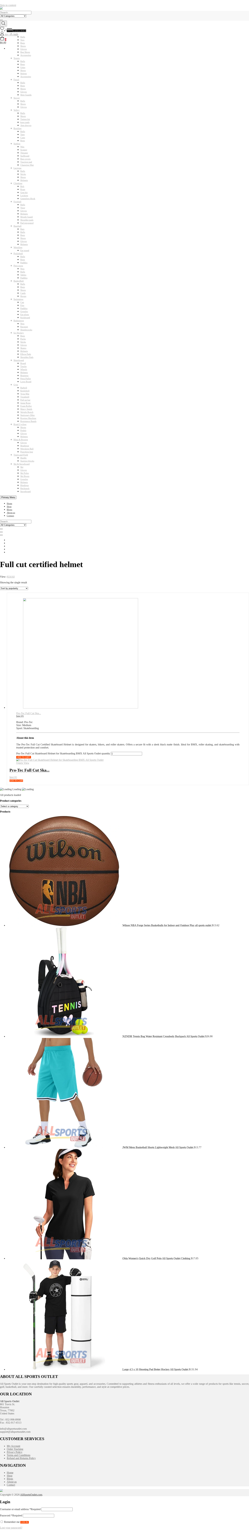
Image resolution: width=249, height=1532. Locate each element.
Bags (22, 64)
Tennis (17, 58)
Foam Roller (26, 406)
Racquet (24, 326)
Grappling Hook (27, 198)
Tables (23, 275)
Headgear (24, 445)
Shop (9, 506)
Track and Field (21, 455)
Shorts (23, 427)
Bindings (24, 485)
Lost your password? (11, 1527)
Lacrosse (18, 168)
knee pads (24, 122)
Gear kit (24, 192)
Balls (22, 61)
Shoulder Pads (26, 357)
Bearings (24, 375)
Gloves (23, 92)
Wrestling (18, 247)
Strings (23, 73)
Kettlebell (24, 390)
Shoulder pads (26, 220)
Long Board (25, 381)
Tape (22, 134)
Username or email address (20, 1509)
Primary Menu (8, 497)
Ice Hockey (19, 333)
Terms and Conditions (18, 1455)
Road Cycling (20, 424)
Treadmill (24, 397)
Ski (21, 467)
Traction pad (26, 162)
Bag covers (25, 159)
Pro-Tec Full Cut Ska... (28, 713)
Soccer (17, 98)
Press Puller (25, 378)
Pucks (23, 339)
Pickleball (18, 253)
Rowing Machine (28, 418)
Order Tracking (15, 1449)
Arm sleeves (25, 125)
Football (17, 201)
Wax (22, 146)
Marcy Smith (26, 409)
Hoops (23, 296)
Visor (22, 207)
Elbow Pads (25, 354)
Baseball (18, 226)
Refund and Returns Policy (21, 1458)
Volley (16, 110)
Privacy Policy (14, 1452)
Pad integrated (27, 223)
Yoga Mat (24, 394)
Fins (22, 305)
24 (9, 576)
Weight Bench (26, 412)
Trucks (23, 366)
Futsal (16, 79)
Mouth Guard (26, 217)
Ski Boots (24, 476)
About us (11, 512)
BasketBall (19, 281)
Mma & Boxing (21, 439)
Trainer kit (25, 119)
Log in (24, 1522)
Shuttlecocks (26, 329)
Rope (22, 189)
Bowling (18, 128)
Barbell (23, 387)
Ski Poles (24, 473)
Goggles (24, 311)
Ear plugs (24, 314)
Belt (22, 186)
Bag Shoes (25, 52)
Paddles (23, 262)
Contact (10, 515)
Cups (22, 137)
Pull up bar (25, 400)
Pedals (23, 430)
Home (9, 503)
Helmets (24, 180)
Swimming (18, 299)
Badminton (19, 320)
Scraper (23, 149)
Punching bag (26, 451)
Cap (22, 302)
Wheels (23, 369)
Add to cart (23, 757)
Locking (24, 195)
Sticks (23, 174)
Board (23, 363)
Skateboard (19, 360)
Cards (23, 293)
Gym (16, 384)
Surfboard (24, 156)
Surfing (17, 143)
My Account (13, 1446)
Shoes (23, 70)
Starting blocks (27, 461)
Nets (22, 268)
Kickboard (25, 317)
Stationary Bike (27, 415)
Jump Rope (25, 403)
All (13, 576)
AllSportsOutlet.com (31, 1494)
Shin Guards (26, 95)
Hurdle (23, 458)
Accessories (25, 55)
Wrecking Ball (27, 448)
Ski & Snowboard (22, 464)
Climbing (18, 183)
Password (11, 1515)
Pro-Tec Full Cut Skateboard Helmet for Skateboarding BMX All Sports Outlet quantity (63, 753)
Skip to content (8, 5)
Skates (23, 348)
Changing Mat (27, 165)
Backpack (24, 488)
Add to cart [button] (16, 780)
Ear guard (24, 250)
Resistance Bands (28, 421)
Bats (22, 229)
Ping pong (18, 265)
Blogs (9, 509)
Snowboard (25, 491)
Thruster (24, 153)
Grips (22, 67)
